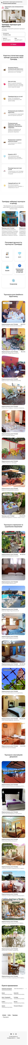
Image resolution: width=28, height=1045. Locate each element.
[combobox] (13, 35)
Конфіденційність (11, 1038)
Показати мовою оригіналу (9, 3)
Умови (18, 1038)
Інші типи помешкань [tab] (19, 988)
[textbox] (7, 40)
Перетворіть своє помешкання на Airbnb (14, 7)
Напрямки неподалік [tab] (7, 988)
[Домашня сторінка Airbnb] (3, 7)
